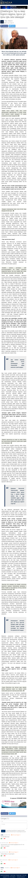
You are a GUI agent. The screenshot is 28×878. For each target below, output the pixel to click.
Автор (5, 21)
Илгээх (3, 831)
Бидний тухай (19, 875)
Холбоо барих (13, 875)
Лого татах (24, 875)
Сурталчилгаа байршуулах (4, 875)
